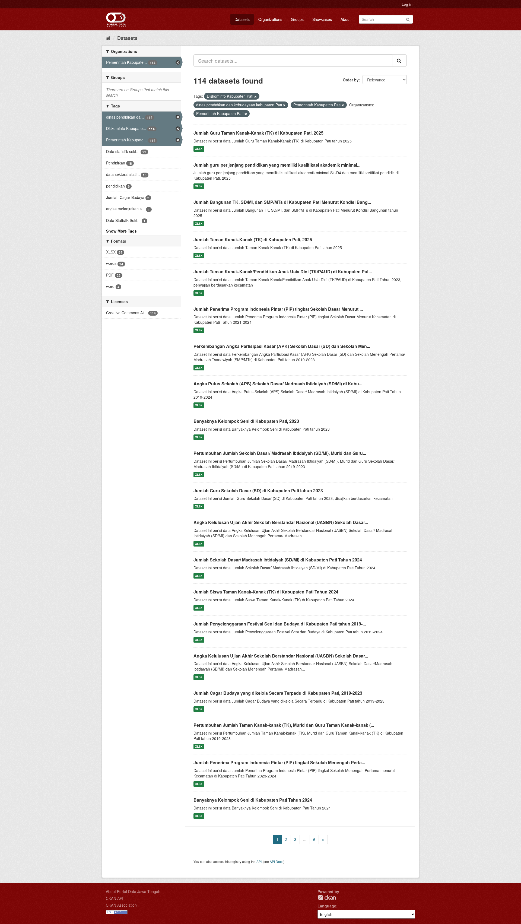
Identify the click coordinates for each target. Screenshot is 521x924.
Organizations (270, 19)
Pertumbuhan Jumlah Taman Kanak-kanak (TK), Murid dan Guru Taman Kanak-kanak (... (283, 725)
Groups (297, 19)
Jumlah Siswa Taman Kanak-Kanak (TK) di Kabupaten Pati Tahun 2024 (265, 592)
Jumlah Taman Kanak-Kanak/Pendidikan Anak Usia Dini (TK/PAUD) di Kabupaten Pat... (282, 271)
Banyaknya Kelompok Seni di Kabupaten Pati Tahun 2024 (252, 800)
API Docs (276, 861)
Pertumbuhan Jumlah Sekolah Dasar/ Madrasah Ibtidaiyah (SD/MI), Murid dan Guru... (279, 453)
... (304, 839)
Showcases (322, 19)
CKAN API (114, 898)
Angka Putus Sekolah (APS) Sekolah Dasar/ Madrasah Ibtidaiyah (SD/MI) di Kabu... (277, 383)
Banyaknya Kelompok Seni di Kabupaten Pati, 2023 (246, 421)
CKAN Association (121, 905)
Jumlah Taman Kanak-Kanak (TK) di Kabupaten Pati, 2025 (252, 239)
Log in (407, 4)
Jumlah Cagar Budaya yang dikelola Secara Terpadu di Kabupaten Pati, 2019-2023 (277, 693)
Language (326, 906)
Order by (351, 79)
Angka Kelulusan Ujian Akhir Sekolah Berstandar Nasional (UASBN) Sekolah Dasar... (280, 522)
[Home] (108, 37)
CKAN (326, 897)
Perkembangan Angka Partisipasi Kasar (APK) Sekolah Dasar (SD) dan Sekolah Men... (281, 346)
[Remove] (255, 96)
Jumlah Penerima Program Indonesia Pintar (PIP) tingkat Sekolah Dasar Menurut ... (278, 309)
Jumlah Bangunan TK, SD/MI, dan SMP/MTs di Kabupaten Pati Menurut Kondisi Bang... (282, 202)
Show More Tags (121, 231)
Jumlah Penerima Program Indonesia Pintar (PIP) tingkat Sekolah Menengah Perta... (279, 762)
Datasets (242, 19)
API (259, 861)
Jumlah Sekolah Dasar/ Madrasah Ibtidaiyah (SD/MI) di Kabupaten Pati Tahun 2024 (277, 560)
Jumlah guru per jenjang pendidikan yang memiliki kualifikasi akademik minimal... (276, 165)
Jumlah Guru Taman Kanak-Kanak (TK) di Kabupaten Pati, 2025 (258, 133)
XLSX (198, 149)
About (346, 19)
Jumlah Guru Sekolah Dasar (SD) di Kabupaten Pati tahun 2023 (258, 490)
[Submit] (408, 19)
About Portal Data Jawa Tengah (133, 891)
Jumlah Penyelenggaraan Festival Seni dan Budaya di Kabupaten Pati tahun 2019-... (279, 624)
